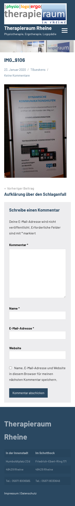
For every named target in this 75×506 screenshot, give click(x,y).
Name (14, 308)
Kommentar (18, 245)
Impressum (11, 493)
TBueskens (37, 69)
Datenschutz (28, 493)
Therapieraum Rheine (28, 28)
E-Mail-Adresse (21, 328)
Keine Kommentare (17, 75)
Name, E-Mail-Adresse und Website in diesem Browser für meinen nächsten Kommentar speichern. (37, 373)
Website (15, 348)
